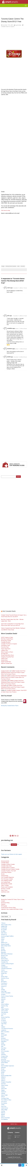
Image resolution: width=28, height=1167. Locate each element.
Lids (2, 1025)
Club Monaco (4, 967)
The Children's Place (6, 1100)
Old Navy (3, 1054)
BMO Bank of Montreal (6, 954)
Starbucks (3, 1091)
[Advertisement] (14, 73)
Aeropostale (4, 928)
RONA (2, 1072)
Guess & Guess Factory (7, 996)
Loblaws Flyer (4, 650)
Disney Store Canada (11, 266)
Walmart (3, 1112)
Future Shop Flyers (5, 648)
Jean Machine (4, 1012)
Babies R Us (4, 942)
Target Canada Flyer (6, 661)
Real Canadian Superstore (7, 1065)
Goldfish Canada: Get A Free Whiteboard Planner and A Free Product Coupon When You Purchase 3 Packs (13, 672)
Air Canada (4, 929)
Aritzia (2, 939)
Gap (2, 988)
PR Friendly (4, 906)
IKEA (2, 1007)
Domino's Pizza (5, 978)
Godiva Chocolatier (5, 992)
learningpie (3, 685)
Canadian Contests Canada (8, 864)
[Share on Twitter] (23, 1165)
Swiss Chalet (4, 1095)
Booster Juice (4, 955)
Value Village (4, 1109)
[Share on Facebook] (19, 1165)
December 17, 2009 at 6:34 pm (20, 348)
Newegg (3, 1044)
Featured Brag (4, 875)
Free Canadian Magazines (7, 877)
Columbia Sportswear (6, 968)
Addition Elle (4, 926)
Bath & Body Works (6, 945)
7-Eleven (3, 923)
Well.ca (3, 1116)
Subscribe (14, 844)
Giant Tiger (3, 991)
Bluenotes (3, 952)
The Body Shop (5, 1098)
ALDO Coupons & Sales (7, 637)
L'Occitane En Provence (7, 1028)
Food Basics (4, 983)
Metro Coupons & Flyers (7, 652)
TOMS (2, 1104)
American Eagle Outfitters (7, 936)
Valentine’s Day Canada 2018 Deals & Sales (12, 909)
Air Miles (3, 931)
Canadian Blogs (5, 862)
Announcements (5, 861)
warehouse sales (5, 891)
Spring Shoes (4, 660)
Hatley (2, 1001)
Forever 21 (3, 986)
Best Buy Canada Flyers (7, 639)
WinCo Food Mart (5, 1117)
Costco (3, 970)
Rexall (2, 1069)
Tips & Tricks (4, 890)
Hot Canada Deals (9, 611)
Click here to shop (5, 210)
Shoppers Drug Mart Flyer (7, 656)
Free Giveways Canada (7, 879)
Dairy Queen (4, 971)
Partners (3, 904)
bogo (3, 266)
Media (9, 1138)
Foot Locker (4, 984)
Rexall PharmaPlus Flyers (7, 655)
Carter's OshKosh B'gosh (7, 963)
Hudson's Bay (4, 1005)
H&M (2, 1002)
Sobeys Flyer (4, 658)
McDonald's (4, 1035)
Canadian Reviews (5, 642)
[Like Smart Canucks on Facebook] (13, 836)
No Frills (3, 1049)
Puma (2, 1064)
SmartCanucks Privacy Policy (8, 907)
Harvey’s (3, 999)
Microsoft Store (5, 1040)
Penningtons (4, 1057)
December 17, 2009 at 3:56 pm (20, 328)
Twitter (17, 1137)
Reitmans (3, 1067)
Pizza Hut (3, 1059)
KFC (2, 1015)
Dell (2, 975)
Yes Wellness (4, 1119)
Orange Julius (4, 1056)
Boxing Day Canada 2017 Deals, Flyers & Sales (12, 899)
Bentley (3, 949)
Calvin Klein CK (5, 960)
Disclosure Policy (5, 902)
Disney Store (4, 976)
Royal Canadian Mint (6, 1075)
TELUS (3, 1096)
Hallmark (3, 997)
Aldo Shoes (4, 932)
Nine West (3, 1048)
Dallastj (3, 675)
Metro (2, 1036)
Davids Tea (4, 973)
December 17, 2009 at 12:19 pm (20, 315)
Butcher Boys (4, 958)
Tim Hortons (4, 1103)
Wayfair (3, 1114)
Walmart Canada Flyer (6, 663)
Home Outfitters (5, 1004)
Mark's (2, 1033)
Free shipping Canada (6, 880)
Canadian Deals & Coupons (7, 26)
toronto (23, 266)
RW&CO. (3, 1077)
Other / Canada (5, 885)
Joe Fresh (3, 1014)
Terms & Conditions (10, 1158)
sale (18, 266)
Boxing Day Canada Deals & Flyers (9, 705)
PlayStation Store (5, 1061)
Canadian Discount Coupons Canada (10, 869)
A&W (2, 941)
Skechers (3, 1083)
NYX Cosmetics (5, 1051)
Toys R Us (3, 1106)
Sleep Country (4, 1085)
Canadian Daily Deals (6, 866)
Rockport (3, 1070)
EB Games (4, 981)
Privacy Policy (19, 1158)
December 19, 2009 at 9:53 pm (20, 357)
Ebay (2, 979)
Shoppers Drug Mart (6, 1082)
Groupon (3, 994)
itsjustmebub (18, 25)
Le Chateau (4, 1022)
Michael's (3, 1038)
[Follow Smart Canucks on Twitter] (10, 836)
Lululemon (3, 1030)
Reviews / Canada (5, 888)
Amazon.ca (4, 934)
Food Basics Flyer (5, 645)
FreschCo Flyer (5, 647)
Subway (3, 1093)
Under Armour (4, 1108)
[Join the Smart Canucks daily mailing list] (18, 836)
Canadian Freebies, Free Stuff (8, 870)
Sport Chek (4, 1088)
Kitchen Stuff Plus (5, 1017)
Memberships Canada (6, 883)
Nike (2, 1046)
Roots (2, 1074)
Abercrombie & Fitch (6, 924)
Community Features (6, 872)
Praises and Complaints (7, 887)
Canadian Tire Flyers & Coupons (9, 643)
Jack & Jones (4, 1010)
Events (3, 874)
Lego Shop (3, 1023)
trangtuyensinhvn (5, 671)
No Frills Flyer (4, 653)
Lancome (3, 1018)
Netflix (2, 1043)
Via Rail (3, 1111)
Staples (3, 1090)
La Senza (3, 1020)
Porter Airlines (4, 1062)
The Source (4, 1101)
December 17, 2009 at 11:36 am (20, 288)
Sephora (3, 1078)
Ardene (3, 937)
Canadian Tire (4, 962)
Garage (3, 989)
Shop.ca (3, 1080)
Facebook (17, 1135)
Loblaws (3, 1027)
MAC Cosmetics (5, 1031)
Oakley (3, 1052)
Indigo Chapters (5, 1009)
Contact (3, 901)
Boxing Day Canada (6, 640)
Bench (2, 947)
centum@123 (4, 680)
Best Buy (3, 950)
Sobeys (3, 1087)
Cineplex (3, 965)
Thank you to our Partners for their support (11, 854)
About (9, 1137)
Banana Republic (5, 944)
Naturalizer (3, 1041)
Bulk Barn (3, 957)
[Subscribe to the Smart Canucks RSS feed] (15, 836)
